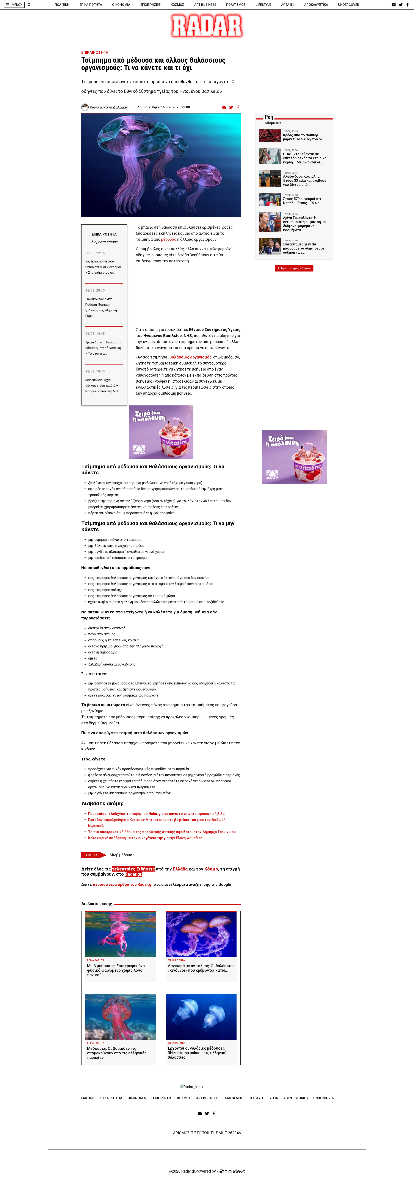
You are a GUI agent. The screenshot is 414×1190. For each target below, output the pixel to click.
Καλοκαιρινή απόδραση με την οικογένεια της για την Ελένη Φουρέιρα (145, 838)
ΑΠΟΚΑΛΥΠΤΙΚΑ (316, 5)
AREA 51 (287, 5)
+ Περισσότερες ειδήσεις (294, 268)
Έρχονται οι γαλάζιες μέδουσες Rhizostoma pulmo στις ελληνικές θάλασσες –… (198, 1053)
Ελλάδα (180, 869)
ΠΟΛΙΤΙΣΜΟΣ (236, 5)
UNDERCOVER (348, 5)
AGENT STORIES (295, 1098)
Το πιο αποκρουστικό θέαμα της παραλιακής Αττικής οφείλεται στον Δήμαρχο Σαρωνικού (162, 832)
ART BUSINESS (205, 5)
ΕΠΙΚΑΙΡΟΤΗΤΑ (91, 5)
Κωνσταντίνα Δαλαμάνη (110, 107)
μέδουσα (168, 239)
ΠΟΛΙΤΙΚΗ (62, 5)
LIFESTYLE (263, 5)
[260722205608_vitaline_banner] (161, 429)
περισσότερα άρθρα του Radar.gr (123, 884)
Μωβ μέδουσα (122, 855)
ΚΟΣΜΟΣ (177, 5)
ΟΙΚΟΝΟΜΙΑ (121, 5)
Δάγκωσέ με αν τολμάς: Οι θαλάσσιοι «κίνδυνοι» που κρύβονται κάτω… (201, 968)
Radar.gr (133, 874)
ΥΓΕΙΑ (274, 1098)
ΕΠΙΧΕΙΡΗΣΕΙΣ (150, 5)
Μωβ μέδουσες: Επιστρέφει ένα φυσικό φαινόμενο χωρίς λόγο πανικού (116, 970)
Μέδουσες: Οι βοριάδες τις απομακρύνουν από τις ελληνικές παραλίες (117, 1053)
